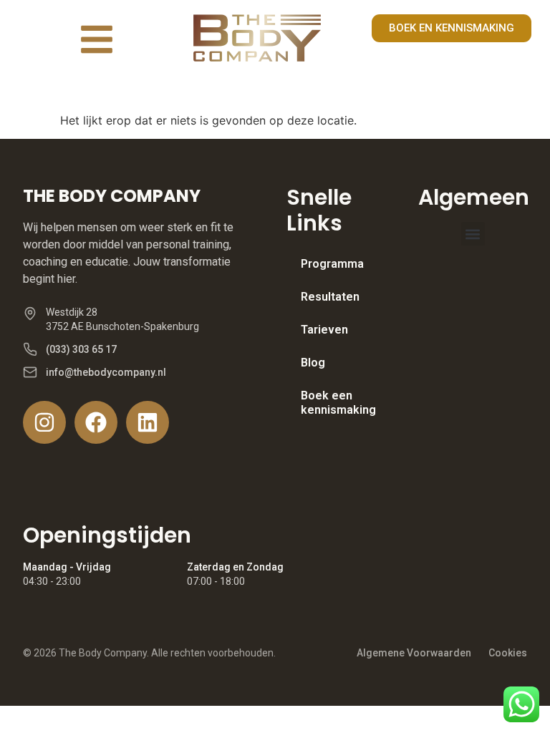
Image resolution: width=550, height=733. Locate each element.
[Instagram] (44, 422)
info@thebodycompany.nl (106, 372)
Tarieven (324, 329)
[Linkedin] (147, 422)
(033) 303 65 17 (81, 349)
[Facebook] (95, 422)
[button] (473, 234)
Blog (313, 362)
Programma (332, 264)
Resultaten (330, 297)
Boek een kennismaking (338, 403)
